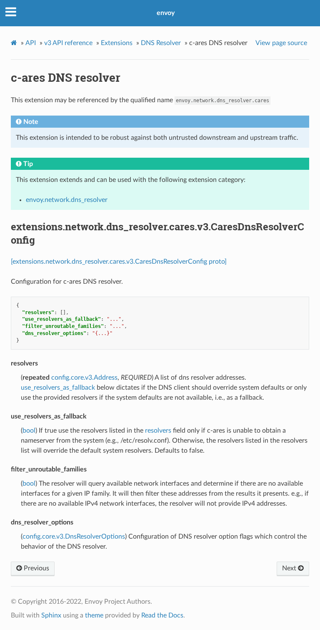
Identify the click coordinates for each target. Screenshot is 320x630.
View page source (281, 43)
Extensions (116, 43)
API (30, 43)
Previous (35, 568)
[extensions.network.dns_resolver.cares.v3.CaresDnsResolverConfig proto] (119, 261)
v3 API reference (68, 43)
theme (94, 615)
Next (290, 568)
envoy (166, 13)
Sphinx (51, 615)
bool (28, 430)
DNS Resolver (161, 43)
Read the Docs (162, 615)
